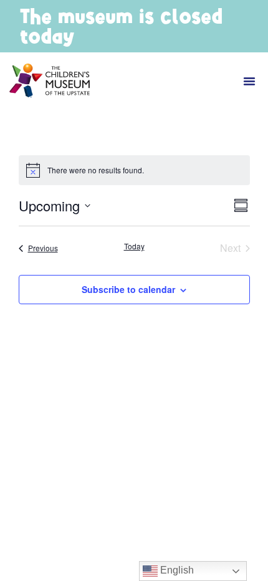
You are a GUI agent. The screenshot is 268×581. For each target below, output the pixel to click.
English (176, 570)
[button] (249, 81)
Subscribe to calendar (128, 289)
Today (134, 246)
